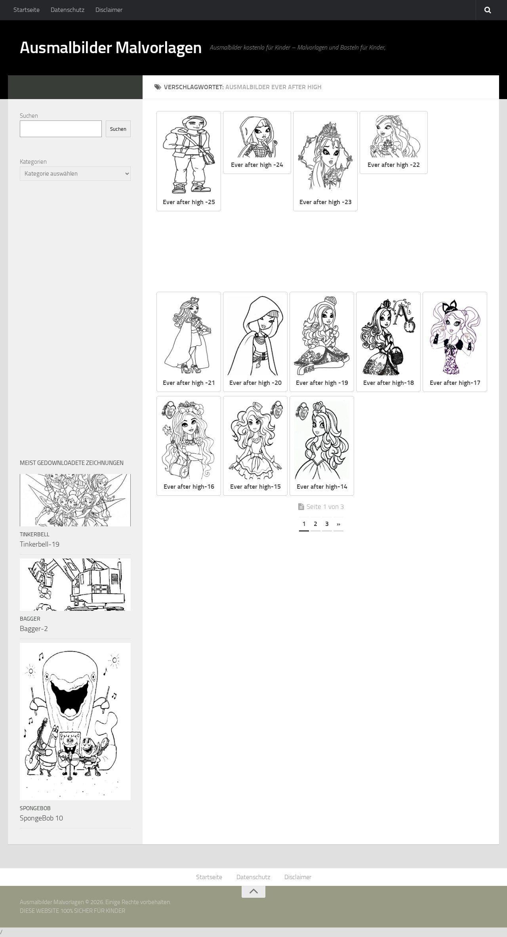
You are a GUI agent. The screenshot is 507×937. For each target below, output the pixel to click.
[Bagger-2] (75, 584)
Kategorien (33, 161)
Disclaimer (108, 9)
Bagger (30, 619)
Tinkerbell (35, 534)
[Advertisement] (428, 233)
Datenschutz (67, 9)
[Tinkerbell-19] (75, 500)
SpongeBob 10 (41, 818)
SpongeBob (35, 808)
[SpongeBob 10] (75, 721)
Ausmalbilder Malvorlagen (111, 47)
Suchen (29, 115)
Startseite (26, 9)
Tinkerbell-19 (39, 544)
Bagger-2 (34, 628)
